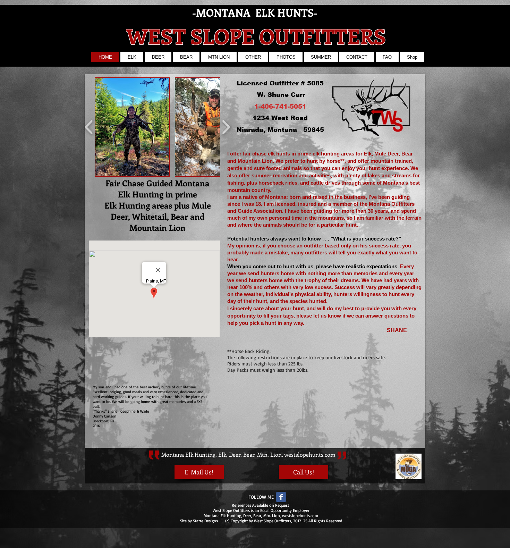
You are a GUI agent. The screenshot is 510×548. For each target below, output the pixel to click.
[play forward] (226, 127)
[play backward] (89, 127)
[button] (132, 127)
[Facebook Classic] (281, 497)
